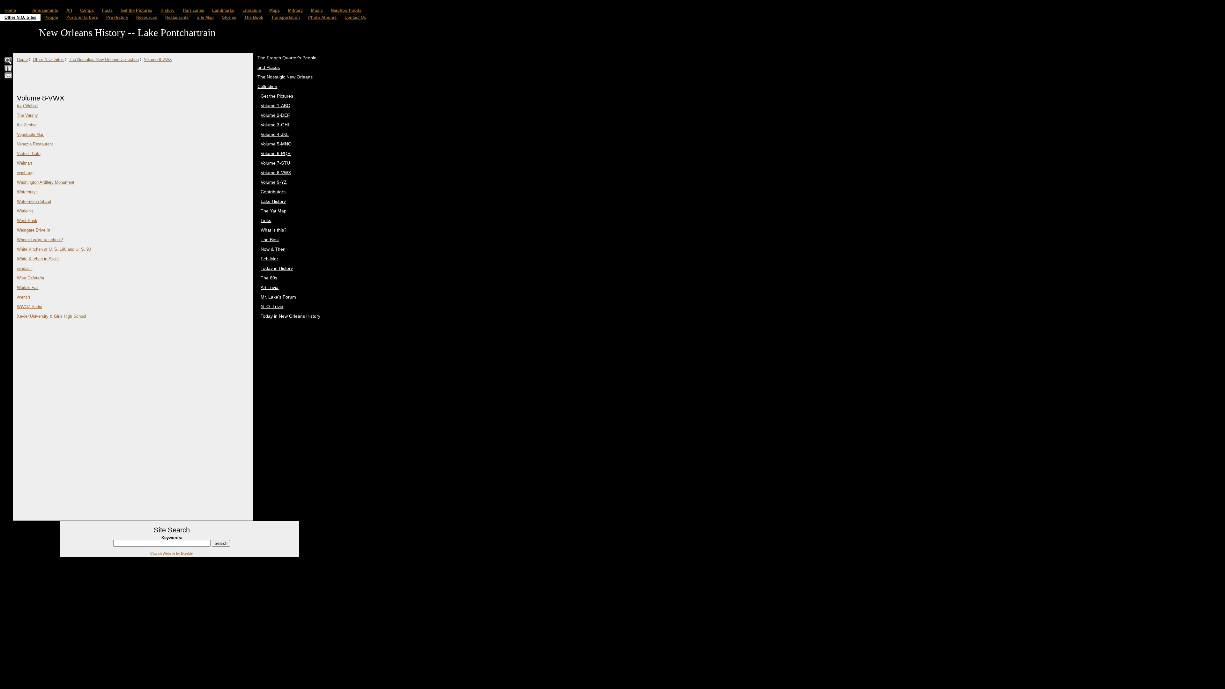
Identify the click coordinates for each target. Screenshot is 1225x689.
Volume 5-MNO (276, 143)
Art (69, 10)
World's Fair (28, 287)
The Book (253, 17)
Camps (87, 10)
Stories (229, 17)
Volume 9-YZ (274, 182)
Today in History (277, 268)
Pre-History (117, 17)
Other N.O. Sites (20, 17)
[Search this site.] (8, 63)
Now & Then (273, 249)
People (51, 17)
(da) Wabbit (27, 105)
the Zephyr (27, 124)
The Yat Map (273, 210)
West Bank (27, 220)
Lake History (273, 201)
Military (295, 10)
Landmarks (223, 10)
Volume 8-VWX (158, 59)
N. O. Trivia (272, 306)
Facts (107, 10)
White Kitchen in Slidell (38, 258)
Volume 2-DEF (275, 115)
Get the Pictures (136, 10)
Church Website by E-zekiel (171, 553)
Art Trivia (269, 287)
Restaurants (177, 17)
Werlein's (25, 211)
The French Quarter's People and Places (286, 62)
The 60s (269, 277)
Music (317, 10)
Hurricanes (193, 10)
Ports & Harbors (82, 17)
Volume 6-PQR (276, 153)
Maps (274, 10)
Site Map (205, 17)
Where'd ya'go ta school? (40, 239)
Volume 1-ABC (275, 105)
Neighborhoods (346, 10)
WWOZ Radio (29, 306)
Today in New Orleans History (290, 316)
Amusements (45, 10)
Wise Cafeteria (30, 278)
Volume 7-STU (275, 163)
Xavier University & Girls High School (51, 316)
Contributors (273, 191)
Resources (146, 17)
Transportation (285, 17)
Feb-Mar (269, 258)
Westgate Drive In (33, 230)
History (167, 10)
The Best (270, 239)
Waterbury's (28, 191)
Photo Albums (322, 17)
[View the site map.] (8, 71)
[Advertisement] (133, 76)
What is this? (273, 230)
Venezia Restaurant (35, 144)
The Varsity (27, 115)
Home (10, 10)
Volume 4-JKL (275, 134)
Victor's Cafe (29, 153)
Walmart (24, 163)
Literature (251, 10)
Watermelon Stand (34, 201)
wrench (23, 297)
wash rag (25, 172)
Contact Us (355, 17)
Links (266, 220)
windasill (25, 268)
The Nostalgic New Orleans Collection (104, 59)
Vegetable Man (30, 134)
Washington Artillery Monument (45, 182)
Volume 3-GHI (275, 124)
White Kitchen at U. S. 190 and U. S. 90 (54, 249)
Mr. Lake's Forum (278, 297)
